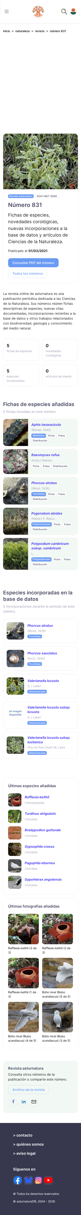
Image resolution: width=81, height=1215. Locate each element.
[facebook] (17, 1180)
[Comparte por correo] (34, 1102)
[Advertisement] (40, 88)
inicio (6, 31)
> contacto (22, 1135)
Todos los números (27, 273)
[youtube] (48, 1180)
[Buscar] (6, 11)
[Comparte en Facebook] (13, 1102)
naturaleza (22, 31)
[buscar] (64, 11)
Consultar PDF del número (33, 263)
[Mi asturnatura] (73, 11)
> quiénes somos (28, 1144)
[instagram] (38, 1180)
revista (39, 31)
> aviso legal (24, 1153)
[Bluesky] (28, 1180)
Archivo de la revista (28, 1090)
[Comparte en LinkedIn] (23, 1102)
